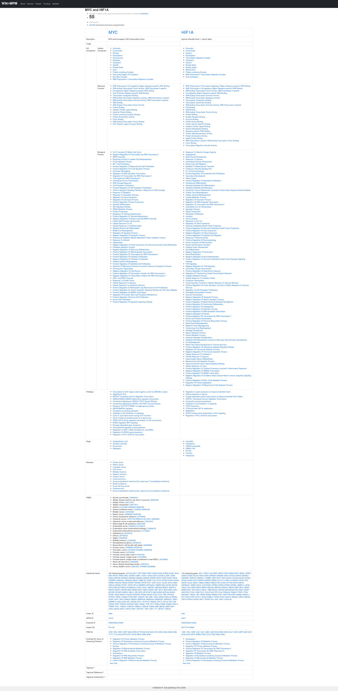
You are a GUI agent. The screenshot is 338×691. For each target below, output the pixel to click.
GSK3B (118, 585)
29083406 (154, 500)
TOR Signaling (191, 264)
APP (139, 573)
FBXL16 (228, 580)
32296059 (132, 507)
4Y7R (139, 632)
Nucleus (116, 53)
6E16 (156, 632)
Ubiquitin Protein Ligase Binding (125, 109)
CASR (183, 575)
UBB (156, 606)
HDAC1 (195, 582)
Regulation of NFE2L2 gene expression (128, 432)
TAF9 (170, 601)
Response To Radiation (121, 192)
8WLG (139, 634)
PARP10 (122, 594)
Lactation (189, 216)
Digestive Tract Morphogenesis (197, 325)
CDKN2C (139, 578)
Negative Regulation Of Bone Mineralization (202, 256)
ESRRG (213, 580)
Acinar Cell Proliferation (122, 299)
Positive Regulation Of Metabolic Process (202, 641)
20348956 (151, 566)
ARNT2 (221, 573)
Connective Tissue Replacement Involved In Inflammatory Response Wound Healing (218, 190)
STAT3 (192, 597)
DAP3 (214, 578)
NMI (154, 592)
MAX (130, 590)
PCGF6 (129, 594)
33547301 (144, 564)
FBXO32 (118, 582)
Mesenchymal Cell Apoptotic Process (200, 361)
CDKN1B (117, 578)
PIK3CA (149, 594)
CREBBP (112, 580)
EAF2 (224, 578)
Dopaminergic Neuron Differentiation (199, 359)
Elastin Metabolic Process (196, 335)
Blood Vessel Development (196, 157)
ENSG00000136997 (116, 622)
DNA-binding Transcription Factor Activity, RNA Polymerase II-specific (139, 88)
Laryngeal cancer (119, 467)
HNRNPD (142, 585)
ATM (226, 573)
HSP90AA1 (150, 585)
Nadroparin (117, 448)
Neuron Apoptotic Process (196, 332)
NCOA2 (221, 590)
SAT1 (220, 594)
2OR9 (134, 632)
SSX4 (187, 597)
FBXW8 (137, 582)
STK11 (139, 601)
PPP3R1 (112, 597)
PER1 (187, 592)
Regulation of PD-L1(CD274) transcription (128, 434)
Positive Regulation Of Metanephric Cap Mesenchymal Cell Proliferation (140, 287)
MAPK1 (165, 587)
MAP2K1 (151, 587)
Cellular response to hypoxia (196, 394)
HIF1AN (229, 582)
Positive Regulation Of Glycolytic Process (202, 309)
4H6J (236, 632)
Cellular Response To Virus (196, 366)
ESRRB (207, 580)
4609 (110, 613)
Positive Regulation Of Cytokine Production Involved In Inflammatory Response (216, 368)
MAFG (198, 587)
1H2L (188, 632)
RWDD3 (215, 594)
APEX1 (206, 573)
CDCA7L (161, 575)
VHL (212, 599)
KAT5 (111, 587)
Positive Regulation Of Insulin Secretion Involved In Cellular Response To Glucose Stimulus (217, 286)
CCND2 (189, 575)
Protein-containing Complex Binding (126, 114)
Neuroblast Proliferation (194, 214)
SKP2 (121, 599)
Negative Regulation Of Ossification (199, 252)
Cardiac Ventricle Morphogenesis (198, 195)
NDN (226, 590)
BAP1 (237, 573)
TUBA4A (145, 606)
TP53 (147, 604)
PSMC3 (125, 597)
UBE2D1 (235, 597)
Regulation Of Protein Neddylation (199, 382)
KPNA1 (208, 585)
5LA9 (183, 634)
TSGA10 (227, 597)
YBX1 (151, 609)
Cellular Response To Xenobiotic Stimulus (129, 285)
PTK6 (245, 592)
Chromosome (118, 58)
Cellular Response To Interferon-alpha (127, 225)
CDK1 (168, 575)
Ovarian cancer (118, 476)
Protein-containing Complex (123, 72)
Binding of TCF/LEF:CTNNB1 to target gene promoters (133, 406)
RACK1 (193, 594)
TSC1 (117, 606)
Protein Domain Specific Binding (198, 124)
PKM (197, 592)
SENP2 (174, 597)
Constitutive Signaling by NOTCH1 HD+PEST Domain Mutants (137, 403)
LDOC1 (144, 587)
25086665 (147, 550)
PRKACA (226, 592)
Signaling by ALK (119, 394)
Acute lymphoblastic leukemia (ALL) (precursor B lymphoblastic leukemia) (141, 490)
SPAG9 (133, 601)
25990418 (139, 519)
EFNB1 (149, 580)
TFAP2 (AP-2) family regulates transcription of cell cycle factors (137, 420)
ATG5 (160, 573)
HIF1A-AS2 (221, 582)
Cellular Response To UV (122, 223)
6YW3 (203, 634)
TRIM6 (162, 604)
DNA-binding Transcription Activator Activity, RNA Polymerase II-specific (140, 100)
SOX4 (124, 601)
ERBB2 (111, 582)
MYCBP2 (118, 592)
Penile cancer (118, 462)
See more (113, 663)
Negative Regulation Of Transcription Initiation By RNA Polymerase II (139, 275)
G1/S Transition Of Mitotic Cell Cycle (127, 152)
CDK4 (201, 575)
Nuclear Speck (191, 67)
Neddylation (190, 410)
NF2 (136, 592)
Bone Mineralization (193, 254)
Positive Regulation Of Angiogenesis (200, 306)
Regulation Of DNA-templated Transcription (129, 173)
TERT (117, 604)
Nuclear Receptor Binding (195, 117)
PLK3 (211, 592)
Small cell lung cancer (121, 486)
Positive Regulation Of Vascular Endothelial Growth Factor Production (212, 228)
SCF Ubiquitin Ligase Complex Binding (127, 124)
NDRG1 (125, 592)
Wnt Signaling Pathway (121, 206)
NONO (159, 592)
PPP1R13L (218, 592)
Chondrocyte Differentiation (196, 183)
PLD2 (207, 592)
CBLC (126, 575)
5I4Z (143, 632)
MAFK (204, 587)
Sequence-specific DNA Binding (198, 131)
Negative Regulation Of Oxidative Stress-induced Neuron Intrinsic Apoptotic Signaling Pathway (218, 376)
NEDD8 (232, 590)
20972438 (129, 511)
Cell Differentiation (192, 249)
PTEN (130, 597)
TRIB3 (157, 604)
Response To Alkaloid (121, 240)
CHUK (169, 578)
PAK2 (117, 594)
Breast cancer (118, 464)
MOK (166, 590)
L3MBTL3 (240, 585)
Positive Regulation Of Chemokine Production (203, 271)
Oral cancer (117, 469)
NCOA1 (215, 590)
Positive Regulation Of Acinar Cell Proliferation (130, 297)
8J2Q (120, 634)
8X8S (144, 634)
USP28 (196, 599)
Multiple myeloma (119, 471)
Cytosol (188, 62)
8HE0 (218, 634)
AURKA (166, 573)
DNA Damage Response (122, 183)
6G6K (170, 632)
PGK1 (192, 592)
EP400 (170, 580)
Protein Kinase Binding (194, 121)
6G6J (165, 632)
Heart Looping (191, 178)
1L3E (198, 632)
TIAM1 (136, 604)
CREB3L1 (245, 575)
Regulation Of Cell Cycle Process (125, 199)
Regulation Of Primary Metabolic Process (128, 639)
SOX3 (119, 601)
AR (211, 573)
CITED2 (232, 575)
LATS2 (138, 587)
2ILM (216, 632)
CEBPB (152, 578)
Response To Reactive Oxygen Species (201, 152)
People (38, 3)
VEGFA (207, 599)
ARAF (144, 573)
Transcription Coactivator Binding (198, 102)
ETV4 (219, 580)
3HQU (226, 632)
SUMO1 (210, 597)
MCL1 (241, 587)
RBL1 (151, 597)
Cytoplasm (117, 62)
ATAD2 (155, 573)
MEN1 (151, 590)
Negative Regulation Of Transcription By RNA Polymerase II (136, 154)
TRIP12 (175, 604)
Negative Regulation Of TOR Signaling (200, 266)
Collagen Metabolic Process (196, 275)
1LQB (211, 632)
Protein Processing (120, 211)
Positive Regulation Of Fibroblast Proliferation (130, 256)
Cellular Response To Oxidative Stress (200, 278)
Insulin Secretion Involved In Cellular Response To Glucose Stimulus (212, 283)
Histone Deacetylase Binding (197, 128)
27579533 (132, 550)
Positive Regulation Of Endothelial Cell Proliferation (205, 173)
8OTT (129, 634)
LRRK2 (193, 587)
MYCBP (112, 592)
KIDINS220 (131, 587)
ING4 (163, 585)
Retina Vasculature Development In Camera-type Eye (206, 344)
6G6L (175, 632)
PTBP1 (240, 592)
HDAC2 (201, 582)
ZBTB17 (161, 609)
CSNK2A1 (120, 580)
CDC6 (149, 575)
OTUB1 (111, 594)
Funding (46, 3)
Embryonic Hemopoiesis (195, 280)
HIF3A (235, 582)
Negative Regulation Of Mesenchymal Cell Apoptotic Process (209, 385)
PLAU (155, 594)
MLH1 (161, 590)
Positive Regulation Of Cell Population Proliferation (132, 187)
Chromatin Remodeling (121, 171)
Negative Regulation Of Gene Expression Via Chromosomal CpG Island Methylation (145, 244)
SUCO (204, 597)
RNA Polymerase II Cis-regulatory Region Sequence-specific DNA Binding (141, 86)
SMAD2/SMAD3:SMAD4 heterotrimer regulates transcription (136, 399)
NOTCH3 (166, 592)
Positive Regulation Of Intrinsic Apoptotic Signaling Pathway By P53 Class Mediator (145, 290)
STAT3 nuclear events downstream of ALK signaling (205, 413)
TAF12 (159, 601)
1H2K (183, 632)
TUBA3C (137, 606)
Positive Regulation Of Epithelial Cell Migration (203, 235)
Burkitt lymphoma (119, 483)
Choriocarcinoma (119, 479)
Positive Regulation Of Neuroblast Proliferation (203, 180)
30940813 (133, 497)
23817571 (134, 504)
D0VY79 (184, 627)
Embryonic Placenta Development (199, 168)
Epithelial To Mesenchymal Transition (200, 166)
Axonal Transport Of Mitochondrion (199, 242)
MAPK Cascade (119, 157)
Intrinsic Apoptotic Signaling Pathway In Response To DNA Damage (139, 190)
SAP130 (168, 597)
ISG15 (198, 585)
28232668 (147, 545)
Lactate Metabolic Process (196, 197)
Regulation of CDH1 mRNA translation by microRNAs (133, 429)
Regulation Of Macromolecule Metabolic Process (131, 648)
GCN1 (154, 582)
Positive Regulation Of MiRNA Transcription (129, 292)
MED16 (146, 590)
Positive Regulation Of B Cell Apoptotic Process (131, 168)
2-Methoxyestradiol (193, 446)
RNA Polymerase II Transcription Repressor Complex (133, 79)
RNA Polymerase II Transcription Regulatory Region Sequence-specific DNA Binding (218, 86)
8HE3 (223, 634)
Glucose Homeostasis (194, 294)
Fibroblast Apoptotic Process (124, 247)
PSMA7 (234, 592)
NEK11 (131, 592)
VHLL (216, 599)
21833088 (131, 540)
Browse (30, 3)
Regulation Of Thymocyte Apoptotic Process (203, 349)
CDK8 (111, 578)
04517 (183, 618)
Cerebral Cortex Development (197, 247)
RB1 (147, 597)
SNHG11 (246, 594)
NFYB (145, 592)
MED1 (140, 590)
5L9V (250, 632)
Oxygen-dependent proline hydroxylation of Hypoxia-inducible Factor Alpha (214, 396)
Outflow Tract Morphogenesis (197, 192)
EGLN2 (235, 578)
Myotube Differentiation (121, 204)
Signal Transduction (193, 211)
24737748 (131, 519)
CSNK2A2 (128, 580)
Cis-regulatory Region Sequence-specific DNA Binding (133, 90)
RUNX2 (208, 594)
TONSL (142, 604)
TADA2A (153, 601)
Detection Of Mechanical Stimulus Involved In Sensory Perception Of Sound (142, 266)
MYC (113, 32)
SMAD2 (127, 599)
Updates (55, 3)
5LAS (188, 634)
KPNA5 (227, 585)
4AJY (231, 632)
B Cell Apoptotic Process (122, 161)
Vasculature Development (195, 176)
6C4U (152, 632)
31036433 (137, 509)
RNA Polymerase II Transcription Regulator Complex (206, 74)
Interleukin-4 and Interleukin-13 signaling (128, 413)
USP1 (172, 606)
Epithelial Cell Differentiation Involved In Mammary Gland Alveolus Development (216, 340)
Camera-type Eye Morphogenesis (198, 328)
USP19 (184, 599)
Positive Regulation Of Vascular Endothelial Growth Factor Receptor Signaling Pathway (215, 260)
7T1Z (115, 634)
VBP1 (201, 599)
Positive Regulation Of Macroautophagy (201, 240)
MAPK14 (172, 587)
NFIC (141, 592)
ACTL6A (129, 573)
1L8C (202, 632)
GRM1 (175, 582)
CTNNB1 (208, 578)
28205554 (144, 13)
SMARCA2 (141, 599)
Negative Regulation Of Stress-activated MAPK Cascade (134, 218)
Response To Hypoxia (194, 159)
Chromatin (117, 48)
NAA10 (199, 590)
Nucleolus (116, 60)
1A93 (110, 632)
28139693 (142, 557)
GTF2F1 (124, 585)
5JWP (240, 632)
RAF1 (135, 597)
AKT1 (135, 573)
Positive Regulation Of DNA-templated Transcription (132, 252)
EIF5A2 (247, 578)
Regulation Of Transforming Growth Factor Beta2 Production (209, 273)
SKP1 (116, 599)
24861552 (135, 566)
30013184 (129, 502)
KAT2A (168, 585)
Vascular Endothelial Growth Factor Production (203, 225)
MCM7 (246, 587)
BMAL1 (242, 573)
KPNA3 (215, 585)
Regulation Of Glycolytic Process (198, 199)
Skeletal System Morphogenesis (125, 261)
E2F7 (219, 578)
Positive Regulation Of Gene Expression (128, 202)
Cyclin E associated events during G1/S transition (132, 415)
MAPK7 (118, 590)
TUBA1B (130, 606)
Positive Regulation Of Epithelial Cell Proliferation (132, 264)
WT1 (142, 609)
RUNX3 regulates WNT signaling (125, 422)
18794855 (143, 566)
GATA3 (184, 582)
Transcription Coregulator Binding (125, 95)
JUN (203, 585)
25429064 (123, 538)
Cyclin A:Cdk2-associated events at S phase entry (132, 418)
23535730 (137, 547)
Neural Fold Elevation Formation (198, 244)
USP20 (190, 599)
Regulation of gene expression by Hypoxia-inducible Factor (208, 391)
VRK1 (221, 599)
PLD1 (202, 592)
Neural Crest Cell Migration (196, 164)
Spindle (115, 65)
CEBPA (146, 578)
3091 (183, 613)
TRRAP (111, 606)
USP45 (128, 609)
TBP (174, 601)
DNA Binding (118, 102)
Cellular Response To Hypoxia (124, 283)
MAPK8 (124, 590)
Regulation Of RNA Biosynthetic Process (128, 655)
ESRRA (200, 580)
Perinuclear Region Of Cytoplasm (125, 74)
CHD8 (164, 578)
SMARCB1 (159, 599)
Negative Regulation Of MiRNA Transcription (203, 370)
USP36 (116, 609)
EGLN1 (229, 578)
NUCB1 (172, 592)
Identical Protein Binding (122, 112)
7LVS (208, 634)
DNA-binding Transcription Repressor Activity (203, 98)
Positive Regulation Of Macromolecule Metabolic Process (135, 660)
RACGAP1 (185, 594)
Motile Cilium (191, 69)
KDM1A (123, 587)
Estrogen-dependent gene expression (127, 425)
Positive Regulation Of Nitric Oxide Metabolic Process (206, 380)
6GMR (198, 634)
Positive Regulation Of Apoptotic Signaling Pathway (132, 302)
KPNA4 (221, 585)
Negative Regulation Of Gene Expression (201, 233)
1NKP (125, 632)
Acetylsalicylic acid (120, 441)
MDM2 (134, 590)
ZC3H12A (228, 599)
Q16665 (191, 627)
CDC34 (195, 575)
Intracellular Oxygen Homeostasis (199, 268)
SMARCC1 (168, 599)
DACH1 (135, 580)
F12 (223, 580)
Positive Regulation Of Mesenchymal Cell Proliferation (133, 166)
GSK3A (111, 585)
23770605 (141, 516)
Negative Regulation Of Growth (197, 313)
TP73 (152, 604)
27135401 (140, 526)
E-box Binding (118, 119)
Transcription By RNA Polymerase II (126, 178)
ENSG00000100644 (188, 622)
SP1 (128, 601)
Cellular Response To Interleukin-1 (199, 354)
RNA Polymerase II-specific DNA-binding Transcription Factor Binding (212, 140)
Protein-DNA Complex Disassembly (126, 221)
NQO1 (241, 590)
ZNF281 (168, 609)
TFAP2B (130, 604)
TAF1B (165, 601)
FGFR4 (143, 582)
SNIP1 (175, 599)
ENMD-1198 (190, 448)
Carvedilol (189, 441)
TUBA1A (123, 606)
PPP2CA (170, 594)
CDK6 (173, 575)
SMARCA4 (150, 599)
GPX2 (170, 582)
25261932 (141, 523)
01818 (111, 618)
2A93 (130, 632)
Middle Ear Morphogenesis (123, 230)
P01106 (111, 627)
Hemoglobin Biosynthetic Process (199, 292)
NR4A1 (247, 590)
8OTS (124, 634)
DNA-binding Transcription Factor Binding (128, 121)
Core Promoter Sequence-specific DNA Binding (131, 93)
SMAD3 (134, 599)
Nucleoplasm (118, 55)
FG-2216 (189, 453)
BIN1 (110, 575)
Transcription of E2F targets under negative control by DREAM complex (140, 391)
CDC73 (155, 575)
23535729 (136, 514)
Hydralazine (190, 443)
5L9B (245, 632)
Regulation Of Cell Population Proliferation (202, 290)
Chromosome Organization (123, 268)
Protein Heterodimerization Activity (199, 133)
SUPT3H (146, 601)
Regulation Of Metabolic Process (198, 653)
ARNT (149, 573)
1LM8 (207, 632)
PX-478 (188, 450)
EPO (195, 580)
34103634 (124, 507)
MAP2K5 (158, 587)
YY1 (156, 609)
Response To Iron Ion (194, 221)
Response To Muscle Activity (197, 237)
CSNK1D (192, 578)
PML (164, 594)
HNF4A (241, 582)
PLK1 (160, 594)
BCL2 (177, 573)
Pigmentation (118, 242)
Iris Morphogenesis (193, 342)
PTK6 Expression (192, 406)
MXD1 (170, 590)
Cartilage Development (194, 330)
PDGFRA (136, 594)
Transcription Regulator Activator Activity (201, 145)
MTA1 (189, 590)
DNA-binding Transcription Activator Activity (202, 95)
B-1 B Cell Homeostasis (195, 171)
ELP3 (159, 580)
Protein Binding (118, 107)
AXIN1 (171, 573)
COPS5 (238, 575)
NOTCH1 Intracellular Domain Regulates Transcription (133, 396)
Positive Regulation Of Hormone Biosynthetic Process (206, 321)
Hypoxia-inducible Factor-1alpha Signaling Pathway (205, 363)
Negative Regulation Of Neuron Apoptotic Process (205, 299)
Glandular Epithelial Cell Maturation (199, 187)
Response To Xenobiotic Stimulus (126, 195)
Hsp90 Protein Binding (194, 138)
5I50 (147, 632)
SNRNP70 (112, 601)
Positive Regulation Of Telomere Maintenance (130, 216)
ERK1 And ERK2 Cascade (123, 278)
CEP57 (158, 578)
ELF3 (154, 580)
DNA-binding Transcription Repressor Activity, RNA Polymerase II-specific (141, 98)
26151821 (147, 519)
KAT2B (174, 585)
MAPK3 (111, 590)
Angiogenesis (191, 154)
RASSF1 (141, 597)
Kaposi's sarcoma (119, 474)
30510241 (148, 521)
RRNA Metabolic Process (122, 209)
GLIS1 (159, 582)
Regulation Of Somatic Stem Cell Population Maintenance (135, 294)
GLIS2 (164, 582)
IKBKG (193, 585)
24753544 (130, 552)
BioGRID (92, 25)
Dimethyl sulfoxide (120, 443)
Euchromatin (117, 50)
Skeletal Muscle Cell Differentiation (126, 228)
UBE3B (162, 606)
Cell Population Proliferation (123, 185)
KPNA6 (233, 585)
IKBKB (158, 585)
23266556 (155, 519)
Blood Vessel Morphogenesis (197, 323)
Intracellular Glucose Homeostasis (199, 161)
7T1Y (111, 634)
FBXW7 (131, 582)
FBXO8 (124, 582)
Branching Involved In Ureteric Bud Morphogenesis (132, 159)
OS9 (183, 592)
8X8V (149, 634)
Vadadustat (190, 455)
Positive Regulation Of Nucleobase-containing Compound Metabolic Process (142, 643)
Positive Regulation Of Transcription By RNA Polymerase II (135, 254)
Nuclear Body (118, 67)
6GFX (193, 634)
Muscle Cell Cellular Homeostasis (198, 318)
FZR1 (149, 582)
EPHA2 (176, 580)
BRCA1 (116, 575)
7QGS (213, 634)
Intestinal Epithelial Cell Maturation (199, 337)
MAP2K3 (210, 587)
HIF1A (187, 32)
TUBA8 (151, 606)
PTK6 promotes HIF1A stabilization (199, 408)
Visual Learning (191, 218)
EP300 (164, 580)
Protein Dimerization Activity (124, 117)
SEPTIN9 (226, 594)
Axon (115, 69)
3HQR (221, 632)
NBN (210, 590)
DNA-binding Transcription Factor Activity (128, 105)
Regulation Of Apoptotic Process (125, 233)
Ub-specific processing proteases (125, 410)
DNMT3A (142, 580)
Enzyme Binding (192, 119)
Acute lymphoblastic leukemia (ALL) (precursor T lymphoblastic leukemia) (141, 481)
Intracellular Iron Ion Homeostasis (126, 180)
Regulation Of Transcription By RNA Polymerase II (132, 176)
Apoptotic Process (193, 209)
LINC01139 (185, 587)
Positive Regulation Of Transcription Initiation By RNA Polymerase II (139, 273)
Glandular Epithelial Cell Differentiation (200, 185)
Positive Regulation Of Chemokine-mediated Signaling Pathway (210, 347)
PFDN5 (143, 594)
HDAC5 (214, 582)
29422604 (140, 550)
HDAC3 (207, 582)
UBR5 (167, 606)
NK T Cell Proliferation (121, 164)
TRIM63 (169, 604)
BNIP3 (248, 573)
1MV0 (120, 632)
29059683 (128, 514)
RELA (156, 597)
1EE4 (115, 632)
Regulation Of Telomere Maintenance (127, 214)
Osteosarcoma (118, 488)
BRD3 (121, 575)
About (22, 3)
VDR (138, 609)
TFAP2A (123, 604)
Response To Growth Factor (123, 280)
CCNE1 (138, 575)
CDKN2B (131, 578)
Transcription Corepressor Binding (198, 100)
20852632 (129, 547)
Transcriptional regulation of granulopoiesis (129, 427)
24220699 (134, 561)
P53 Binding (190, 107)
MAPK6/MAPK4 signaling (122, 408)
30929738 (140, 507)
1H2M (193, 632)
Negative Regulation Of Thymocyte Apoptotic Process (206, 351)
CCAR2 (132, 575)
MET (156, 590)
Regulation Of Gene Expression (125, 197)
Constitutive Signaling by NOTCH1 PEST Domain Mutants (135, 401)
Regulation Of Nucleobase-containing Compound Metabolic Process (139, 641)
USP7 (133, 609)
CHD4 (226, 575)
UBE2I (241, 597)
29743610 (128, 533)
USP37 (122, 609)
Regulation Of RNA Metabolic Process (127, 658)
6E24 (161, 632)
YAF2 (147, 609)
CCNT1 (144, 575)
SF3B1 (111, 599)
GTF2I (130, 585)
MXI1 (176, 590)
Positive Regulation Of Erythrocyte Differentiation (204, 304)
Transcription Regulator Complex (198, 58)
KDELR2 (116, 587)
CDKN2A (124, 578)
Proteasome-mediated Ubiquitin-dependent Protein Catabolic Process (139, 237)
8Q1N (134, 634)
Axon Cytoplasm (192, 77)
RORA (202, 594)
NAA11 (205, 590)
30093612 (133, 526)
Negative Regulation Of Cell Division (126, 271)
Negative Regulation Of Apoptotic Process (129, 235)
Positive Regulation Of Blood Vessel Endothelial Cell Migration (209, 302)
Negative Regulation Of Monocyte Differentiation (131, 249)
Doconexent (117, 446)
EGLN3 (241, 578)
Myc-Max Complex (120, 77)
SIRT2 (233, 594)
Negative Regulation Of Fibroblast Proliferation (130, 259)
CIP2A (174, 578)
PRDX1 (118, 597)
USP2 (111, 609)
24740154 (140, 554)
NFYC (150, 592)
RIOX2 (161, 597)
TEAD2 (111, 604)
